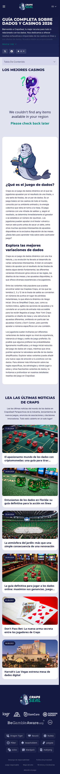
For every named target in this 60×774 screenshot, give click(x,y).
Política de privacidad (44, 760)
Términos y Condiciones (46, 765)
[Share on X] (5, 51)
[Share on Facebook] (12, 51)
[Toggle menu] (4, 6)
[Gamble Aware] (26, 722)
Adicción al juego (30, 770)
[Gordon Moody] (50, 714)
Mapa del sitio (28, 765)
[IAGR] (6, 714)
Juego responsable (12, 765)
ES (53, 6)
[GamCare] (31, 714)
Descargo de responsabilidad (18, 760)
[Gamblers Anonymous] (17, 714)
